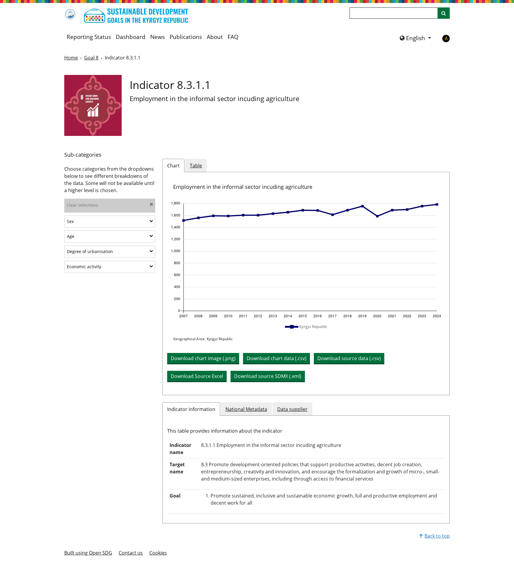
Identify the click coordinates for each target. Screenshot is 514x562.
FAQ (233, 37)
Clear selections (82, 205)
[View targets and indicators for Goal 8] (93, 105)
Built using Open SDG (88, 553)
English (416, 38)
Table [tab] (196, 165)
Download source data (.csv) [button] (349, 358)
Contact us (131, 553)
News (157, 37)
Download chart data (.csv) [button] (276, 358)
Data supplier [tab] (292, 409)
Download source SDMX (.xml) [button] (267, 376)
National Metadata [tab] (246, 409)
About (215, 37)
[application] (306, 259)
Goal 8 (91, 57)
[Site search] (444, 13)
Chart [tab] (173, 165)
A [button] (446, 38)
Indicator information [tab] (191, 409)
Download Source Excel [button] (197, 376)
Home (71, 57)
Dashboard (130, 37)
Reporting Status (89, 37)
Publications (186, 37)
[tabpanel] (306, 283)
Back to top (437, 536)
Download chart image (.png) (203, 358)
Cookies (158, 553)
